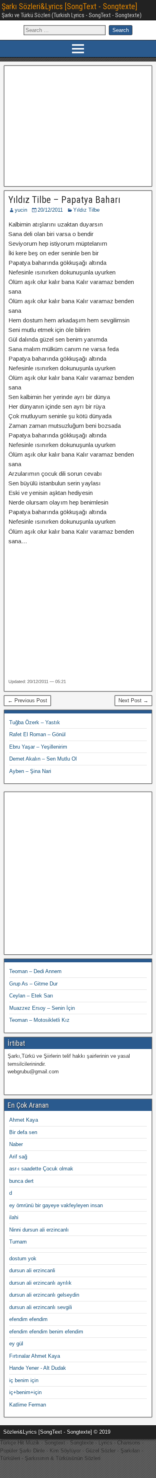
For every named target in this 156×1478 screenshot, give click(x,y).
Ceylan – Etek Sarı (31, 996)
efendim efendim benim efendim (46, 1332)
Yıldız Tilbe (86, 210)
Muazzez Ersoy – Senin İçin (42, 1008)
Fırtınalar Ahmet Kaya (34, 1356)
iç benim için (23, 1380)
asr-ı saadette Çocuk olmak (41, 1169)
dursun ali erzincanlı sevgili (40, 1307)
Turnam (18, 1242)
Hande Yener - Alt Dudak (37, 1368)
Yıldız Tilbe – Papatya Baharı (64, 199)
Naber (16, 1144)
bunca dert (21, 1181)
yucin (21, 210)
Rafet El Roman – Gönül (37, 734)
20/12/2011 (50, 210)
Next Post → (133, 700)
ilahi (13, 1217)
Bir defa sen (23, 1132)
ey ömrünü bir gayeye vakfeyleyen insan (56, 1205)
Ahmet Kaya (23, 1120)
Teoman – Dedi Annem (35, 971)
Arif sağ (18, 1157)
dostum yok (22, 1258)
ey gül (16, 1344)
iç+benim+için (25, 1392)
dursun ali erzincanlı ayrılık (40, 1283)
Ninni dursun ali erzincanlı (39, 1230)
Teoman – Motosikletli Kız (39, 1020)
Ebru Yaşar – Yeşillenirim (38, 747)
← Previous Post (27, 700)
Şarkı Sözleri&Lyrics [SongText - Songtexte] (69, 6)
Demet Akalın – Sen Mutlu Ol (43, 759)
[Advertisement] (78, 125)
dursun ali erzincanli (32, 1270)
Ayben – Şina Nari (30, 771)
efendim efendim (28, 1319)
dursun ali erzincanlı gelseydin (44, 1295)
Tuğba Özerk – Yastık (34, 722)
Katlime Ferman (27, 1405)
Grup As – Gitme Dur (33, 984)
